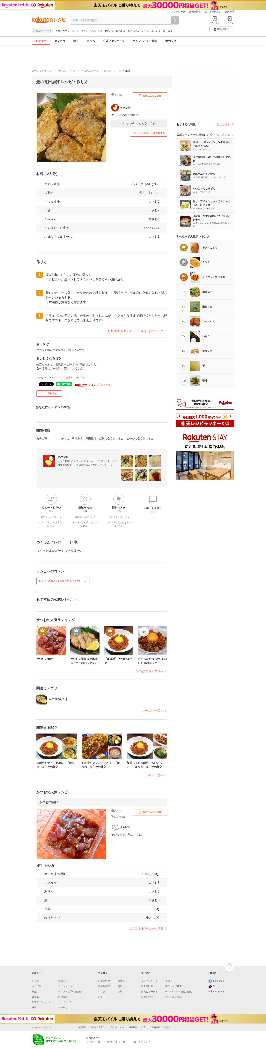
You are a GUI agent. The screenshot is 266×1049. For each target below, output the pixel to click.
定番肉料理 (104, 981)
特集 (34, 1007)
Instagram (218, 991)
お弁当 (121, 981)
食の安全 (170, 40)
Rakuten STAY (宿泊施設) (178, 991)
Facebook (218, 981)
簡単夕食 (77, 438)
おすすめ (41, 40)
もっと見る (223, 124)
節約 (120, 991)
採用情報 (133, 1027)
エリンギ (156, 30)
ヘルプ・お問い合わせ (70, 991)
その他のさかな (90, 70)
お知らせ (63, 1007)
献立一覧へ (156, 775)
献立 (76, 40)
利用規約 (63, 996)
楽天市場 (229, 11)
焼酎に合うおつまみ (111, 438)
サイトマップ (65, 986)
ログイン (229, 23)
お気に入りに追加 (152, 95)
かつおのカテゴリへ (150, 671)
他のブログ (106, 385)
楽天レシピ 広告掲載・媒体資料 (156, 1027)
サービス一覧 (93, 1042)
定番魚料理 (104, 986)
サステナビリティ (140, 1042)
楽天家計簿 (195, 11)
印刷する (52, 393)
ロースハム (134, 30)
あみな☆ (63, 456)
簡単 (120, 986)
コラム (91, 40)
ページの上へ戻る (229, 966)
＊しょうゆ (52, 201)
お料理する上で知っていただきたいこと (135, 331)
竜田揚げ (90, 438)
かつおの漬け (49, 802)
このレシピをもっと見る (146, 928)
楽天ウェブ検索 (173, 986)
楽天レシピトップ (42, 70)
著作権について (118, 1027)
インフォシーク (177, 11)
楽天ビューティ (149, 991)
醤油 (170, 30)
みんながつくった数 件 (139, 123)
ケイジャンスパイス (91, 30)
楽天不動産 (147, 986)
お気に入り (214, 23)
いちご (145, 30)
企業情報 (82, 1027)
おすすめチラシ (213, 11)
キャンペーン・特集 (145, 40)
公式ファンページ (114, 40)
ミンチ (75, 30)
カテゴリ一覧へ (153, 710)
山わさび (121, 30)
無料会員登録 (223, 29)
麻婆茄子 (109, 30)
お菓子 (101, 996)
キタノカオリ (62, 30)
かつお (108, 70)
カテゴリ (60, 40)
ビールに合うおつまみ (140, 438)
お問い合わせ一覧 (116, 1042)
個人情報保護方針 (98, 1027)
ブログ (168, 981)
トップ (35, 981)
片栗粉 (49, 192)
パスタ (101, 991)
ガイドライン (65, 1002)
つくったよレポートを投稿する (148, 133)
